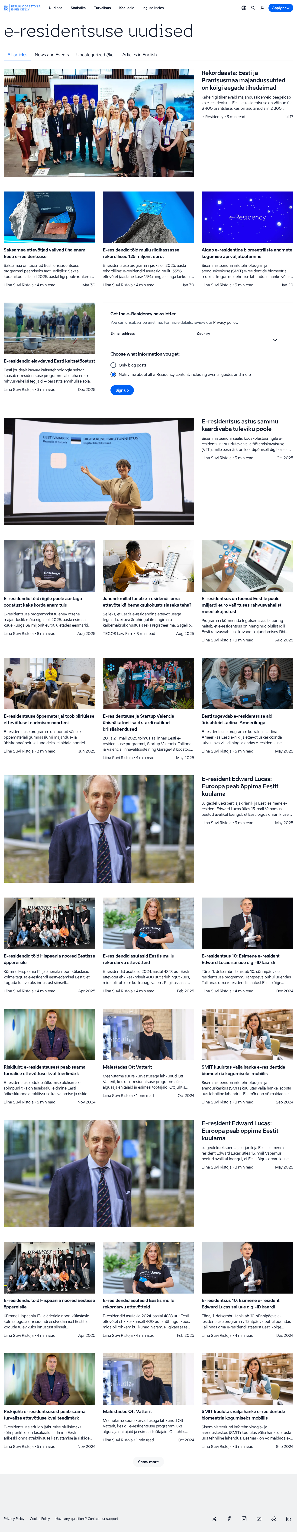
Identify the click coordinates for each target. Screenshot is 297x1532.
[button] (244, 8)
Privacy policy (225, 322)
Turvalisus (102, 8)
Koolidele (126, 8)
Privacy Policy (14, 1519)
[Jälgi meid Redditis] (273, 1518)
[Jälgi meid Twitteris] (214, 1518)
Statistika (78, 8)
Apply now (281, 8)
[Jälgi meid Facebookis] (229, 1518)
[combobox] (197, 340)
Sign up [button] (122, 390)
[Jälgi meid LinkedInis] (288, 1518)
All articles (17, 54)
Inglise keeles (153, 8)
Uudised (55, 8)
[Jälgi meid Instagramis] (244, 1518)
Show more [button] (148, 1461)
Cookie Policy (40, 1519)
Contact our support (103, 1519)
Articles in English (139, 54)
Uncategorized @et (95, 54)
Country (203, 334)
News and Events (52, 54)
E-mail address (122, 333)
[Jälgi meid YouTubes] (259, 1518)
